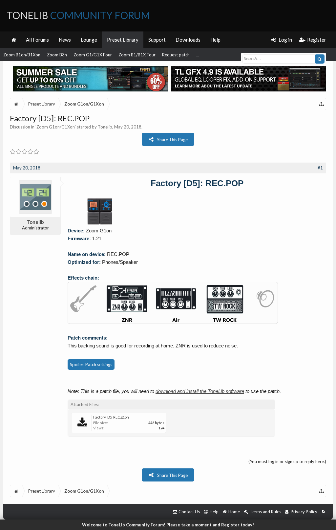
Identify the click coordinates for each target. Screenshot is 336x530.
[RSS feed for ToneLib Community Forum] (323, 512)
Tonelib (105, 126)
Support (157, 40)
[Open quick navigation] (321, 104)
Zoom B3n (57, 54)
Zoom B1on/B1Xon (21, 54)
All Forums (37, 40)
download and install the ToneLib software (200, 391)
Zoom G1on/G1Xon (55, 126)
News (65, 40)
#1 (320, 167)
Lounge (89, 40)
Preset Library (122, 40)
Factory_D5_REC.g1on (111, 417)
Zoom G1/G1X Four (93, 54)
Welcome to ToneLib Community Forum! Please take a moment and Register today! (168, 524)
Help (215, 40)
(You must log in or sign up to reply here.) (287, 461)
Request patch (176, 54)
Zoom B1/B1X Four (137, 54)
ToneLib (78, 15)
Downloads (188, 40)
